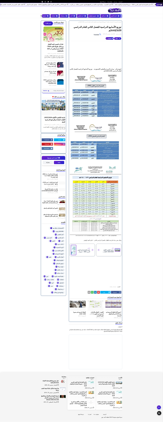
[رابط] (51, 1)
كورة (51, 283)
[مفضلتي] (159, 407)
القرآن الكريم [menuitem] (114, 16)
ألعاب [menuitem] (71, 16)
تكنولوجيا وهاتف (59, 260)
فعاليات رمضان (49, 279)
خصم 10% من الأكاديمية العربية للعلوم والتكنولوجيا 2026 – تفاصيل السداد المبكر (54, 4)
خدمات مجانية (59, 273)
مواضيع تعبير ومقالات (57, 292)
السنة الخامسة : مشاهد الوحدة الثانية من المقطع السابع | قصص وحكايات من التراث (98, 4)
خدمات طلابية (59, 270)
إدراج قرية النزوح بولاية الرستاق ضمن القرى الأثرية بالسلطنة (50, 215)
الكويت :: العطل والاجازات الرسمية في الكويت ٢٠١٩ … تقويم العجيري (96, 313)
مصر (50, 286)
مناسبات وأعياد (110, 22)
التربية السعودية (59, 247)
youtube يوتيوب (58, 231)
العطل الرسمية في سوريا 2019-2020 (79, 313)
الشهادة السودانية (58, 254)
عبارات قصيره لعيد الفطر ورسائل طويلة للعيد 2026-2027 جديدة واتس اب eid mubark (55, 47)
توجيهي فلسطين (58, 263)
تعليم (48, 257)
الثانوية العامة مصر (58, 250)
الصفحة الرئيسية (117, 22)
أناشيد (52, 241)
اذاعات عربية (59, 244)
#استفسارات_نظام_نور (57, 228)
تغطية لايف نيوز (105, 417)
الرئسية (104, 414)
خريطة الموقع (103, 1)
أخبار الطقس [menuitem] (81, 16)
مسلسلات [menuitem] (63, 16)
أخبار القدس (59, 238)
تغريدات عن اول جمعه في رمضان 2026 (50, 72)
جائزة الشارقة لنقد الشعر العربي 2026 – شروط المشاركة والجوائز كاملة (141, 4)
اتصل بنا (89, 414)
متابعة (59, 162)
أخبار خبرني (48, 238)
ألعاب (61, 241)
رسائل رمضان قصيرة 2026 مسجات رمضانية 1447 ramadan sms (49, 81)
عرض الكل (48, 23)
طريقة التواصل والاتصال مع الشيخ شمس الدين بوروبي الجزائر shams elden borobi (50, 397)
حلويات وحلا (60, 266)
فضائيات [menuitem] (53, 16)
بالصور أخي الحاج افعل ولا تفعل (51, 208)
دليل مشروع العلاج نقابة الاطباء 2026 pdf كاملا (51, 381)
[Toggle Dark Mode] (159, 413)
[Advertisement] (95, 55)
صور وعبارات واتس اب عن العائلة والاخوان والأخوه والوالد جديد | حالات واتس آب (50, 175)
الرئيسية (120, 1)
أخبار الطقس (59, 234)
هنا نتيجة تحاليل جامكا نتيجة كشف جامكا (50, 389)
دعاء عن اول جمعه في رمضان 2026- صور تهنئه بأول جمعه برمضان (50, 64)
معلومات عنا (96, 414)
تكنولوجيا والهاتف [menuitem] (92, 16)
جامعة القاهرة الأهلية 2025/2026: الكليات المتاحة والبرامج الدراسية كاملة (54, 119)
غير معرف (118, 34)
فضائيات (60, 279)
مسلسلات (60, 286)
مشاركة (48, 162)
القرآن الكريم (59, 257)
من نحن (115, 1)
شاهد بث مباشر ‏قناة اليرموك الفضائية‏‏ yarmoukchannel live (50, 189)
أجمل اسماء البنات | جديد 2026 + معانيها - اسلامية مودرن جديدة (50, 183)
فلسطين (60, 283)
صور (46, 276)
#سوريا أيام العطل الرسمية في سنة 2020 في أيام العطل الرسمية (113, 313)
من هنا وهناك (59, 289)
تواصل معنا (109, 1)
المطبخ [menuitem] (44, 16)
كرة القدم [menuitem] (104, 16)
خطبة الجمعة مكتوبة (58, 276)
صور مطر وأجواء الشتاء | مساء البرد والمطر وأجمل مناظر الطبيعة (50, 201)
